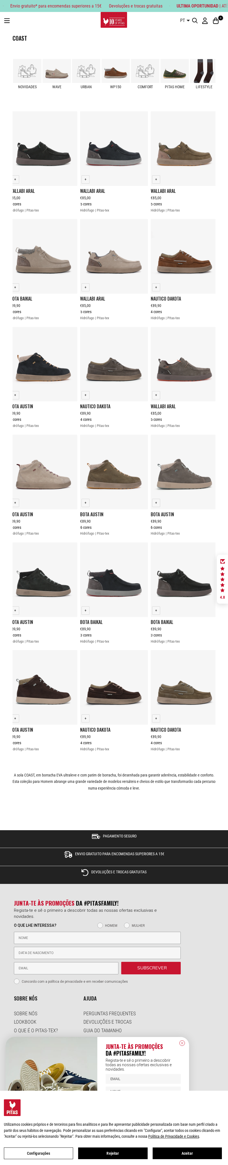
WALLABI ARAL (22, 191)
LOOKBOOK (25, 1022)
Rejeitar (112, 1153)
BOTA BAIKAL (21, 298)
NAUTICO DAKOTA (166, 298)
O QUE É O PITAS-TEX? (36, 1030)
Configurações (38, 1153)
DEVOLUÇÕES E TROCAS (107, 1022)
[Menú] (7, 21)
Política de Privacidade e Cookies (173, 1136)
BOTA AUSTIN (21, 406)
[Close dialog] (182, 1043)
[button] (222, 579)
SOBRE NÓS (25, 1013)
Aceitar (187, 1153)
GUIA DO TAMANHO (102, 1030)
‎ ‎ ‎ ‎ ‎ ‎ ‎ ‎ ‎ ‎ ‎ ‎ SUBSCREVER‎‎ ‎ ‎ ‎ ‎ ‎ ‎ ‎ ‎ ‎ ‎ (151, 968)
